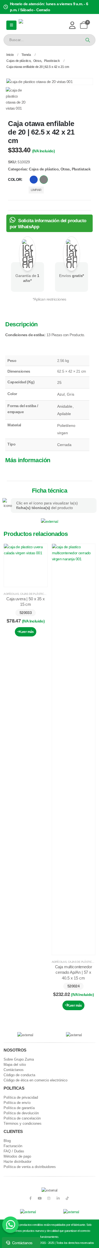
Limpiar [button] (36, 190)
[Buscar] (87, 40)
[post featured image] (25, 565)
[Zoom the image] (49, 521)
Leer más (27, 632)
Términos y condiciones (23, 1124)
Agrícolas (11, 593)
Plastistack (81, 169)
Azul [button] (34, 180)
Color (14, 179)
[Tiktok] (67, 1198)
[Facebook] (30, 1198)
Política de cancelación (22, 1118)
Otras (65, 169)
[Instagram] (48, 1198)
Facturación (13, 1146)
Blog (7, 1141)
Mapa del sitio (15, 1065)
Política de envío (17, 1103)
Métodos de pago (17, 1156)
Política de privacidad (21, 1098)
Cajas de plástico (44, 169)
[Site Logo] (37, 25)
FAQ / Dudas (14, 1151)
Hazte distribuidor (17, 1162)
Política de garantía (19, 1108)
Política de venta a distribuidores (30, 1167)
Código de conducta (19, 1075)
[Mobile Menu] (11, 25)
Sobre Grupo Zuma (19, 1059)
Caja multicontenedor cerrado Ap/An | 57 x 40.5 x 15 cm (73, 972)
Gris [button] (44, 180)
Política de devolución (21, 1113)
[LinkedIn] (58, 1198)
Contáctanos (14, 1070)
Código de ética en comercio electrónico (35, 1080)
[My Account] (72, 25)
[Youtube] (39, 1198)
